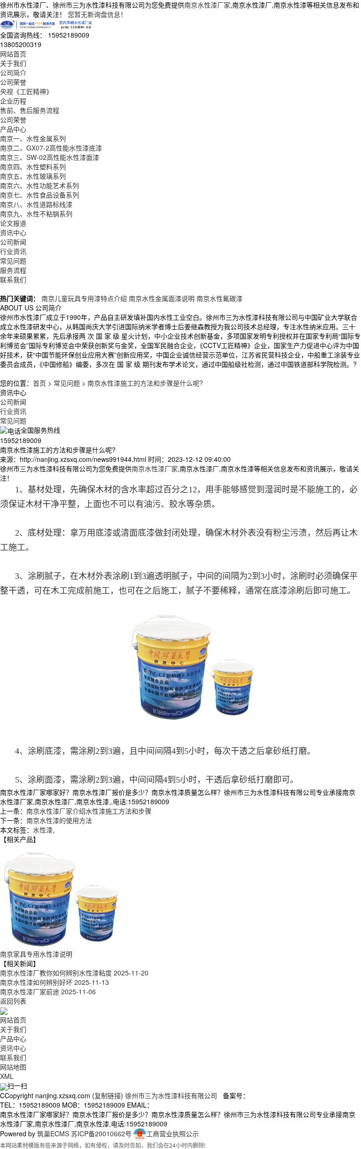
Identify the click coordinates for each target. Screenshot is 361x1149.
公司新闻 (13, 241)
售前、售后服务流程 (29, 110)
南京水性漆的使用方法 (59, 820)
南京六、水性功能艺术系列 (39, 185)
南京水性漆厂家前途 (48, 991)
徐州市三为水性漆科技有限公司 (171, 1095)
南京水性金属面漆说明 (162, 298)
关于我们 (13, 63)
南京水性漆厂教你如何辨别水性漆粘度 (74, 972)
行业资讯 (13, 251)
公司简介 (13, 72)
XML (7, 1076)
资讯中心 (13, 232)
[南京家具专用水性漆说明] (61, 895)
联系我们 (13, 279)
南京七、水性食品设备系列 (39, 194)
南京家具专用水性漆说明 (36, 954)
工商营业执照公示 (172, 1133)
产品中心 (13, 129)
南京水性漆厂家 (207, 4)
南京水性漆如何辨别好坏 (54, 982)
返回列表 (13, 1001)
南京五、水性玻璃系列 (33, 176)
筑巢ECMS (53, 1133)
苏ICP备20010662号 (101, 1133)
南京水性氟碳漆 (219, 298)
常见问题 (13, 260)
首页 (39, 383)
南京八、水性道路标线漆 (36, 204)
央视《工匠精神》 (26, 91)
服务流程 (13, 270)
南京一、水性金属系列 (33, 138)
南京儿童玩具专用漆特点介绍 (84, 298)
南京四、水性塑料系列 (33, 166)
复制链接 (107, 1095)
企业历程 (13, 100)
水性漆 (43, 829)
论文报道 (13, 223)
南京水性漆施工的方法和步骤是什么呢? (145, 383)
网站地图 (13, 1066)
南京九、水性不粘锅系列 (36, 213)
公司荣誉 (13, 82)
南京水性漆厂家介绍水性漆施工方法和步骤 (88, 811)
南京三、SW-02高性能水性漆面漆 (49, 157)
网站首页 (13, 53)
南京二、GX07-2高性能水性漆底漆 (51, 147)
